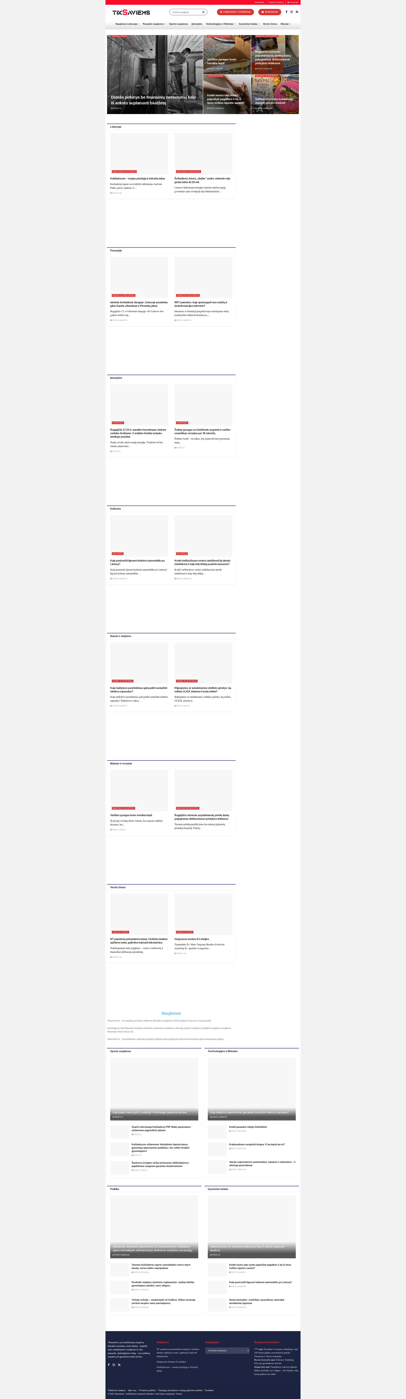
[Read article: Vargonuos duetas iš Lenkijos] (203, 914)
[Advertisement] (171, 222)
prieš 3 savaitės (183, 320)
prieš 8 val (117, 193)
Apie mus (132, 1390)
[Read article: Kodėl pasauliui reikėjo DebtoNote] (217, 1132)
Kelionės (118, 554)
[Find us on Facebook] (286, 12)
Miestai (285, 24)
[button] (399, 1354)
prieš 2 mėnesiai (238, 1131)
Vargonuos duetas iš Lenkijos (191, 939)
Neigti (363, 1386)
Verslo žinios (270, 24)
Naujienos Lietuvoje (126, 24)
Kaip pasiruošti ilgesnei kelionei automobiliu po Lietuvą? (260, 1282)
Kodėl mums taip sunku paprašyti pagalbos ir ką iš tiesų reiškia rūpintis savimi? (226, 99)
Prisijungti (293, 2)
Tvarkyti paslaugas (334, 1377)
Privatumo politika (358, 1393)
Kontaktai (372, 1393)
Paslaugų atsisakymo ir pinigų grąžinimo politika (180, 1390)
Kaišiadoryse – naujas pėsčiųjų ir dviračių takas (137, 178)
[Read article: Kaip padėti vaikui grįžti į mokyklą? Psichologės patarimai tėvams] (154, 1088)
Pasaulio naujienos (153, 24)
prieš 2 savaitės (264, 69)
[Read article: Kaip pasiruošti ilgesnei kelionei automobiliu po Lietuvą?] (139, 535)
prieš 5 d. (116, 451)
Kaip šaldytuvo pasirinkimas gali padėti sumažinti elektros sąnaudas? (249, 1112)
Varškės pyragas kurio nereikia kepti (131, 815)
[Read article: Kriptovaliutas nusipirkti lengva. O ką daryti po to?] (217, 1149)
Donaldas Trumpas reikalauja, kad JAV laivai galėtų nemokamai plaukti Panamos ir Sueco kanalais (276, 1353)
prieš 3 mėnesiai (141, 1290)
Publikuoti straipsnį (237, 12)
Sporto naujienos (178, 24)
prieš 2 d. (118, 1117)
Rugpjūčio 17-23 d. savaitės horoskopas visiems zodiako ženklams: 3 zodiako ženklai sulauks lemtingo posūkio (138, 433)
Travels (179, 1394)
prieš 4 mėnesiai (141, 1307)
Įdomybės (197, 24)
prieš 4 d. (117, 108)
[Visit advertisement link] (271, 146)
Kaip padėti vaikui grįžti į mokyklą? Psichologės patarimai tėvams (150, 1112)
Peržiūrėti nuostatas (389, 1386)
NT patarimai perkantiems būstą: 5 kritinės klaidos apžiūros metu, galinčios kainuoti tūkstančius (178, 1353)
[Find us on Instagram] (291, 12)
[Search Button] (204, 12)
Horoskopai (259, 2)
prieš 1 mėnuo (183, 706)
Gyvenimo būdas (248, 24)
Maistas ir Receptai (218, 36)
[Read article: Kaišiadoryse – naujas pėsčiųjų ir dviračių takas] (139, 153)
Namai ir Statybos (122, 681)
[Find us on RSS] (297, 12)
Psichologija (215, 76)
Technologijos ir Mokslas (219, 24)
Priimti (336, 1386)
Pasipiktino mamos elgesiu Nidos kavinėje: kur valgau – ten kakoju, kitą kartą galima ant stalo (276, 1370)
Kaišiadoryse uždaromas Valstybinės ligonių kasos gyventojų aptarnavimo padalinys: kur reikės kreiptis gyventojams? (161, 1147)
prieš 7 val (117, 957)
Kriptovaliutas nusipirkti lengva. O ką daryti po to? (257, 1144)
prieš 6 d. (180, 448)
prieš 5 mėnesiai (183, 579)
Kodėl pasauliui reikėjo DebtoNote (248, 1127)
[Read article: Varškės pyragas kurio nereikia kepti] (139, 790)
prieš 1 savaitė (216, 69)
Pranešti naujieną (276, 2)
